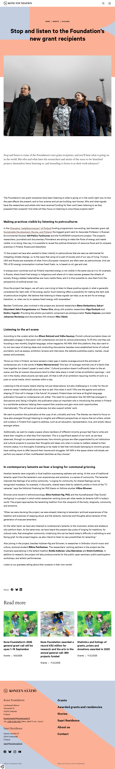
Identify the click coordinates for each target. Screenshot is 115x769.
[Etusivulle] (35, 3)
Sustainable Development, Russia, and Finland (28, 231)
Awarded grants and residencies (80, 707)
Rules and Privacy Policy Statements (71, 763)
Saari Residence (69, 720)
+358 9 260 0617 (14, 721)
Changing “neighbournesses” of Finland (30, 228)
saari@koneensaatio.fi (13, 743)
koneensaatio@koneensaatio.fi (17, 718)
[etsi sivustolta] (103, 3)
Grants (62, 700)
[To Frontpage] (57, 691)
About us (64, 727)
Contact (63, 734)
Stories (62, 714)
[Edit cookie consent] (2, 766)
